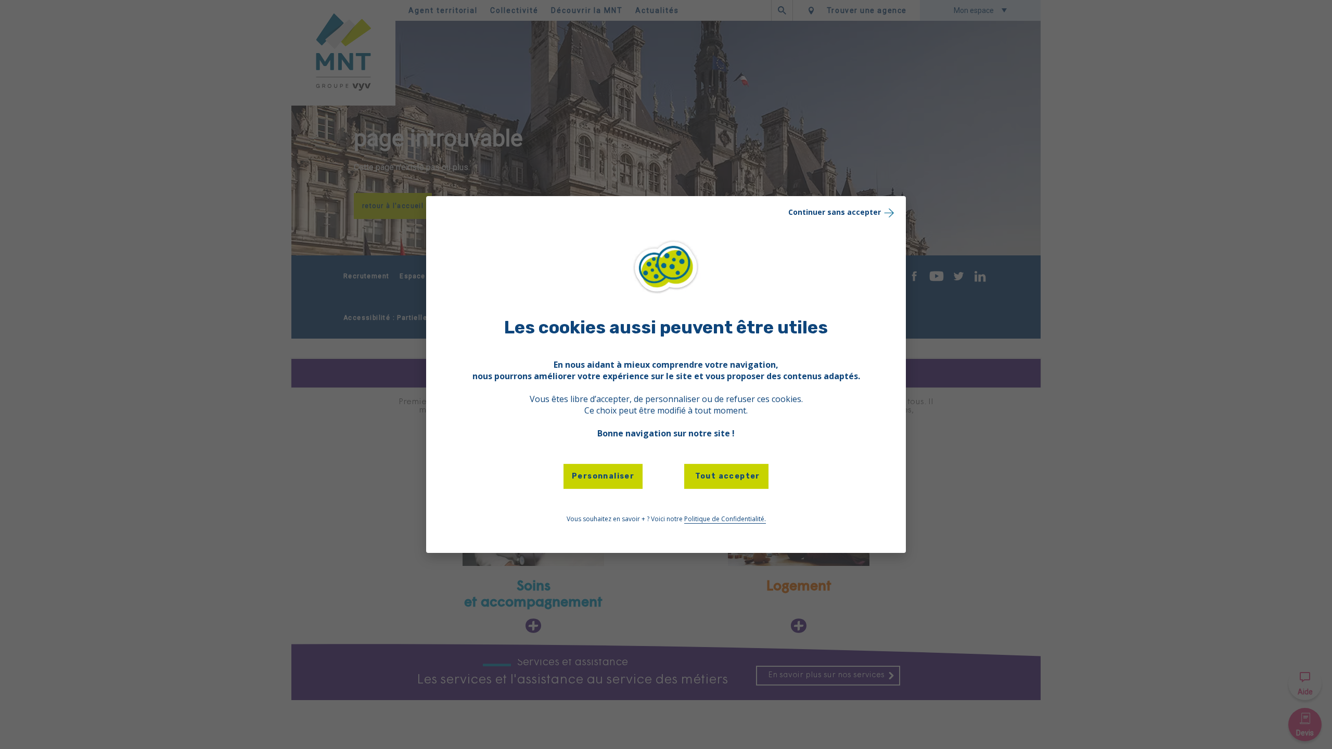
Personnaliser (603, 476)
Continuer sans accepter (834, 212)
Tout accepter (726, 476)
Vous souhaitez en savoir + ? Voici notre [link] (666, 518)
